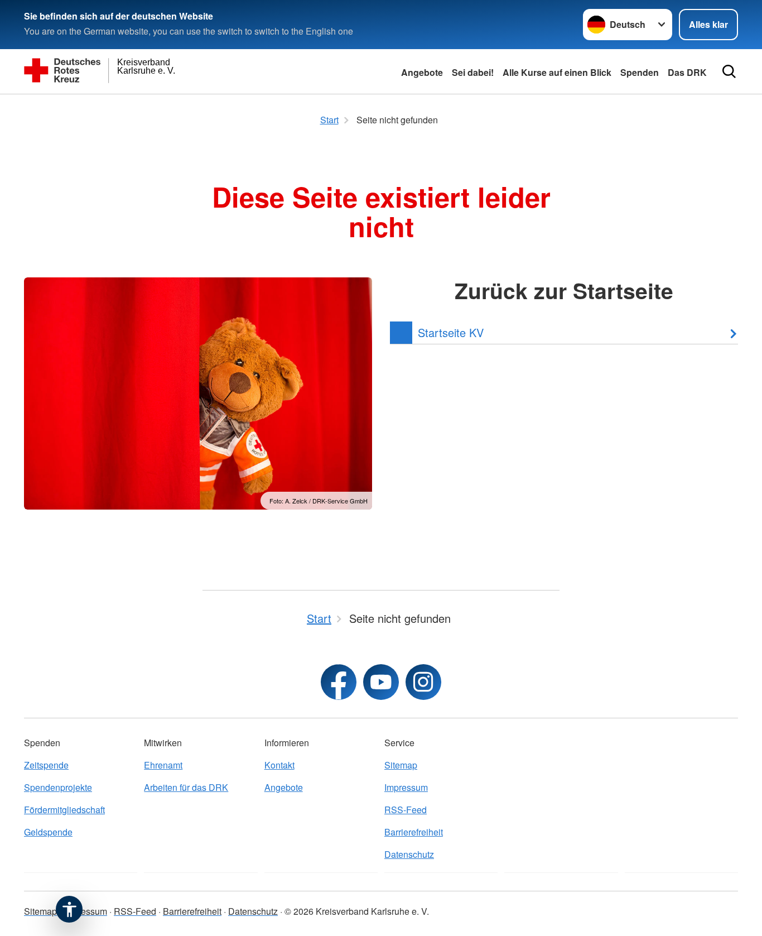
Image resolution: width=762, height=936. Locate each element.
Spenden (639, 72)
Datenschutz (409, 854)
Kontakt (279, 765)
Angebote (422, 72)
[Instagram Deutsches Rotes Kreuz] (423, 682)
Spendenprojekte (58, 787)
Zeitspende (46, 765)
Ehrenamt (163, 765)
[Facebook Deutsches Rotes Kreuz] (338, 682)
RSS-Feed (405, 809)
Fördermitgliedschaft (64, 809)
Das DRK (687, 72)
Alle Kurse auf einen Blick (557, 72)
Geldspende (48, 831)
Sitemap (400, 765)
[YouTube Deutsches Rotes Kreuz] (381, 682)
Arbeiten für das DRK (186, 787)
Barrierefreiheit (413, 831)
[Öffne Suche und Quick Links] (729, 71)
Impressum (406, 787)
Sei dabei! (473, 72)
